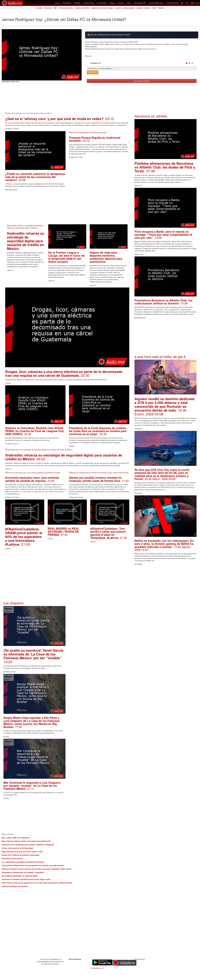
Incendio (39, 8)
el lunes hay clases (66, 8)
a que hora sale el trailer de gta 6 (160, 356)
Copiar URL (92, 72)
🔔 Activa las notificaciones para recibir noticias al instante (108, 35)
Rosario (161, 8)
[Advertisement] (67, 208)
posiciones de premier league (102, 8)
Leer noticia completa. (142, 81)
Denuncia (48, 8)
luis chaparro (13, 602)
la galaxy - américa (143, 8)
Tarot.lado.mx (140, 959)
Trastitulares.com (97, 968)
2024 (154, 8)
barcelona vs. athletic (150, 116)
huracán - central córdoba (124, 8)
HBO (55, 8)
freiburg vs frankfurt (82, 8)
